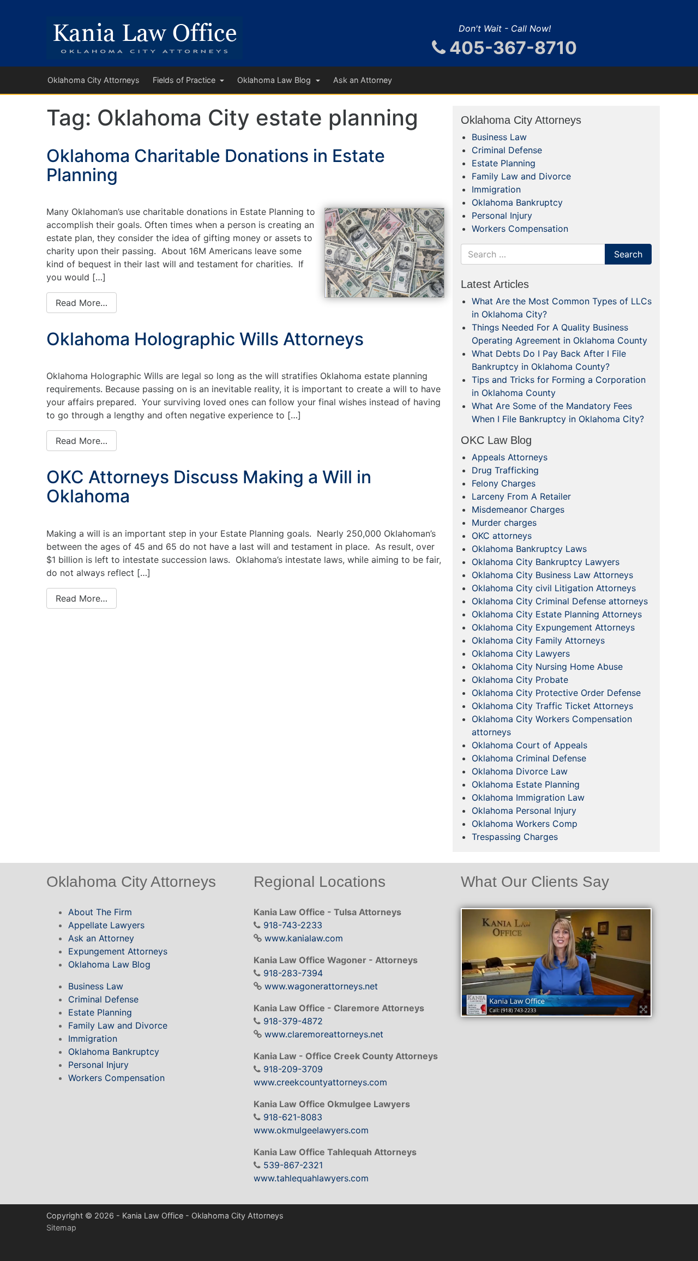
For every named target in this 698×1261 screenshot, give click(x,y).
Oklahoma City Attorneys (93, 80)
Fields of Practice (185, 80)
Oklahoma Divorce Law (520, 771)
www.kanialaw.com (303, 938)
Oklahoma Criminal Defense (529, 758)
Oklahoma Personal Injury (524, 810)
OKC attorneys (502, 535)
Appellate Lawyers (106, 925)
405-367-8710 (511, 47)
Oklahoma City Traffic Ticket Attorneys (552, 705)
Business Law (499, 136)
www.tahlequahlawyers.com (311, 1178)
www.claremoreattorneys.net (323, 1034)
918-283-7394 (293, 973)
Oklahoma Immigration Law (528, 797)
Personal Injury (502, 215)
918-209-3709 (293, 1069)
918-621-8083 (292, 1117)
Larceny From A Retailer (521, 496)
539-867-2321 (293, 1165)
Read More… (81, 302)
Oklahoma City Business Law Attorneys (552, 574)
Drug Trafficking (505, 470)
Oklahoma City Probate (520, 679)
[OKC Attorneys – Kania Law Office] (144, 37)
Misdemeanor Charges (518, 509)
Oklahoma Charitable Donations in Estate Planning (215, 165)
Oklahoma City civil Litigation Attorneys (554, 588)
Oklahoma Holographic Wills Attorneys (205, 339)
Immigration (496, 189)
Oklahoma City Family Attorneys (538, 640)
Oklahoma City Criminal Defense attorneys (560, 601)
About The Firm (100, 911)
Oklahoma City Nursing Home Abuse (547, 666)
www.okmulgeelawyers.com (311, 1130)
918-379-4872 (293, 1021)
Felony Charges (503, 483)
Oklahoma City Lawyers (521, 653)
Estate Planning (503, 163)
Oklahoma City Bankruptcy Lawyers (545, 561)
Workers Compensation (520, 228)
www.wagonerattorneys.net (321, 986)
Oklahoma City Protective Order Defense (556, 692)
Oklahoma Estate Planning (526, 784)
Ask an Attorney (362, 80)
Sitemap (61, 1227)
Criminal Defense (507, 150)
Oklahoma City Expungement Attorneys (553, 627)
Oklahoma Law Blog (275, 80)
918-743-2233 (292, 925)
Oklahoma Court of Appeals (529, 745)
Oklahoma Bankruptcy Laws (529, 548)
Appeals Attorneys (509, 457)
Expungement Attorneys (117, 951)
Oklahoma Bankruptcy (517, 202)
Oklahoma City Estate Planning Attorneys (557, 614)
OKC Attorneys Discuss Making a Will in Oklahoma (208, 486)
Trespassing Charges (515, 836)
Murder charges (504, 522)
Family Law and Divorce (521, 176)
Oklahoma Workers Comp (524, 823)
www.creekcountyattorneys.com (320, 1082)
